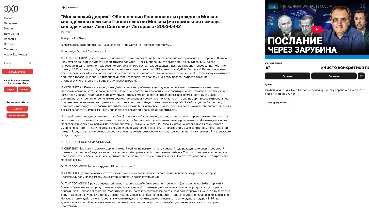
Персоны (10, 39)
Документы (11, 33)
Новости (9, 18)
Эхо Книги (10, 49)
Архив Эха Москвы (16, 54)
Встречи (9, 44)
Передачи (10, 23)
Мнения (9, 28)
